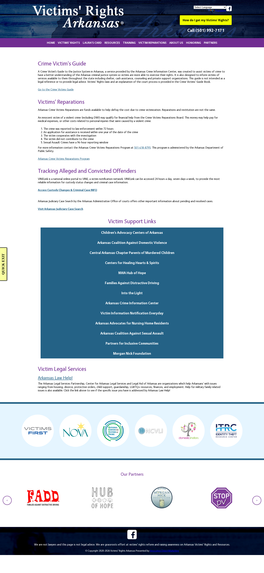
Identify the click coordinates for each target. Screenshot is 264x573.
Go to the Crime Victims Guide (56, 89)
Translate (220, 10)
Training (129, 42)
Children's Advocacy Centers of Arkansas (132, 232)
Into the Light (132, 293)
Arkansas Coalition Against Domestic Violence (132, 242)
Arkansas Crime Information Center (132, 303)
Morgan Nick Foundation (132, 353)
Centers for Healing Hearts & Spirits (132, 263)
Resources (112, 42)
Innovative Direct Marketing (164, 550)
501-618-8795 (142, 147)
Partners (210, 42)
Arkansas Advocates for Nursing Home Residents (132, 323)
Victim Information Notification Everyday (132, 313)
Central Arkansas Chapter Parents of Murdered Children (132, 253)
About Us (176, 42)
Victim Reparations (152, 42)
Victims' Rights (69, 42)
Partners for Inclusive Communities (132, 343)
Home (51, 42)
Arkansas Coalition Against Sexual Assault (132, 333)
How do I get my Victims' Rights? (206, 20)
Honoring (193, 42)
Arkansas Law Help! (55, 377)
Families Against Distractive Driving (132, 283)
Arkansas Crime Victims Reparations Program (64, 158)
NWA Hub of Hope (132, 273)
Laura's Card (92, 42)
